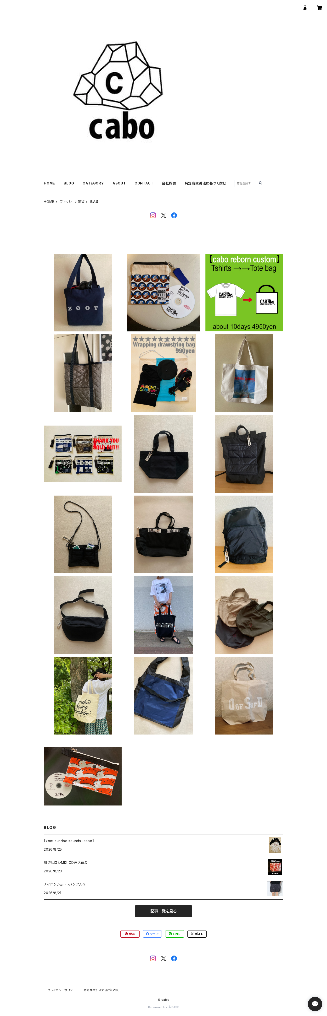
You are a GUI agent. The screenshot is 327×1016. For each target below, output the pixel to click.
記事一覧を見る (163, 911)
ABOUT (119, 183)
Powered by (158, 1007)
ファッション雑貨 (72, 202)
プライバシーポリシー (62, 990)
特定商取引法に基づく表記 (205, 183)
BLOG (69, 183)
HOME (49, 183)
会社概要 (169, 183)
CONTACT (144, 183)
